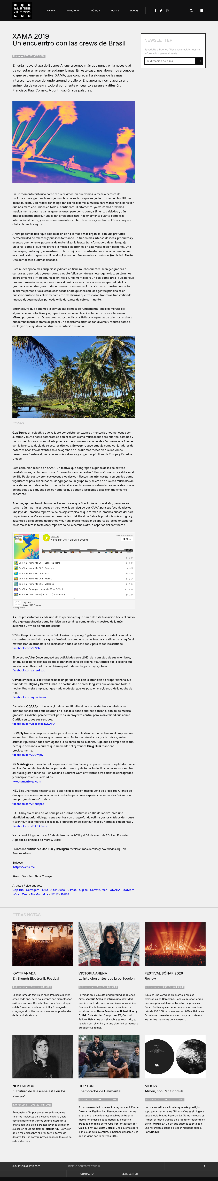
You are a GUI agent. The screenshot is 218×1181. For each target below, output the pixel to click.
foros (134, 10)
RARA (65, 894)
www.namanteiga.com (26, 781)
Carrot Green (98, 890)
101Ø (45, 890)
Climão (72, 890)
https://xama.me (24, 867)
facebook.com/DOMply (27, 755)
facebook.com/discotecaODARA (33, 724)
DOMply (128, 890)
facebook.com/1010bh (27, 648)
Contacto (87, 1173)
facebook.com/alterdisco (28, 670)
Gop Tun (18, 890)
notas (115, 10)
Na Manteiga (39, 894)
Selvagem (32, 890)
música (95, 10)
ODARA (115, 890)
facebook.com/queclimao (29, 697)
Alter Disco (57, 890)
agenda (51, 10)
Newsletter (129, 1173)
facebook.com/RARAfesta (29, 826)
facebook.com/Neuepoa (28, 804)
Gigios (83, 890)
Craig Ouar (21, 894)
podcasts (73, 10)
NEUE (55, 894)
